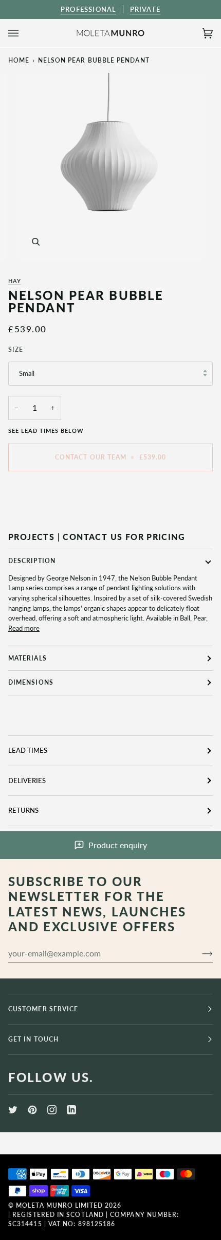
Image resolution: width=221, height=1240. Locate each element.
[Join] (199, 953)
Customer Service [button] (43, 1009)
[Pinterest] (32, 1109)
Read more (24, 628)
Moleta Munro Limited (59, 1205)
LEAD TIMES (27, 750)
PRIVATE (145, 9)
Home (18, 60)
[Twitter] (12, 1109)
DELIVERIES (27, 780)
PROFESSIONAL (88, 9)
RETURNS (23, 810)
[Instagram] (52, 1109)
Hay (14, 280)
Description (32, 561)
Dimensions (30, 682)
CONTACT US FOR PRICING (124, 537)
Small (26, 373)
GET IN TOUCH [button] (33, 1039)
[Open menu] (23, 33)
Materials (27, 658)
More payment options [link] (41, 518)
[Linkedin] (71, 1109)
